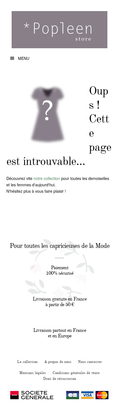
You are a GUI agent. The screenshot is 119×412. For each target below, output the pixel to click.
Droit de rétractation (59, 379)
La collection (27, 362)
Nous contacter (90, 362)
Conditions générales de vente (76, 373)
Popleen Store (59, 32)
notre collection (46, 178)
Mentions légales (32, 373)
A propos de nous (57, 362)
